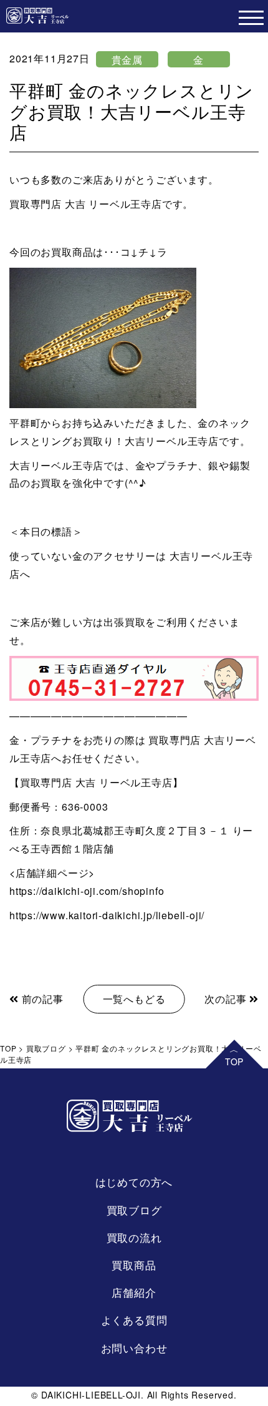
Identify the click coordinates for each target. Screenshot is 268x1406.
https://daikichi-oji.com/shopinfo (86, 891)
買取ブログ (134, 1210)
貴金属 (127, 59)
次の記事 (226, 999)
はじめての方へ (134, 1181)
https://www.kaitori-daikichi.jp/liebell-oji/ (106, 915)
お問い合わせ (134, 1347)
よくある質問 (134, 1319)
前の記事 (41, 999)
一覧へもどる (134, 999)
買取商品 (134, 1264)
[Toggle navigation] (251, 16)
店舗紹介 (134, 1292)
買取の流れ (134, 1237)
